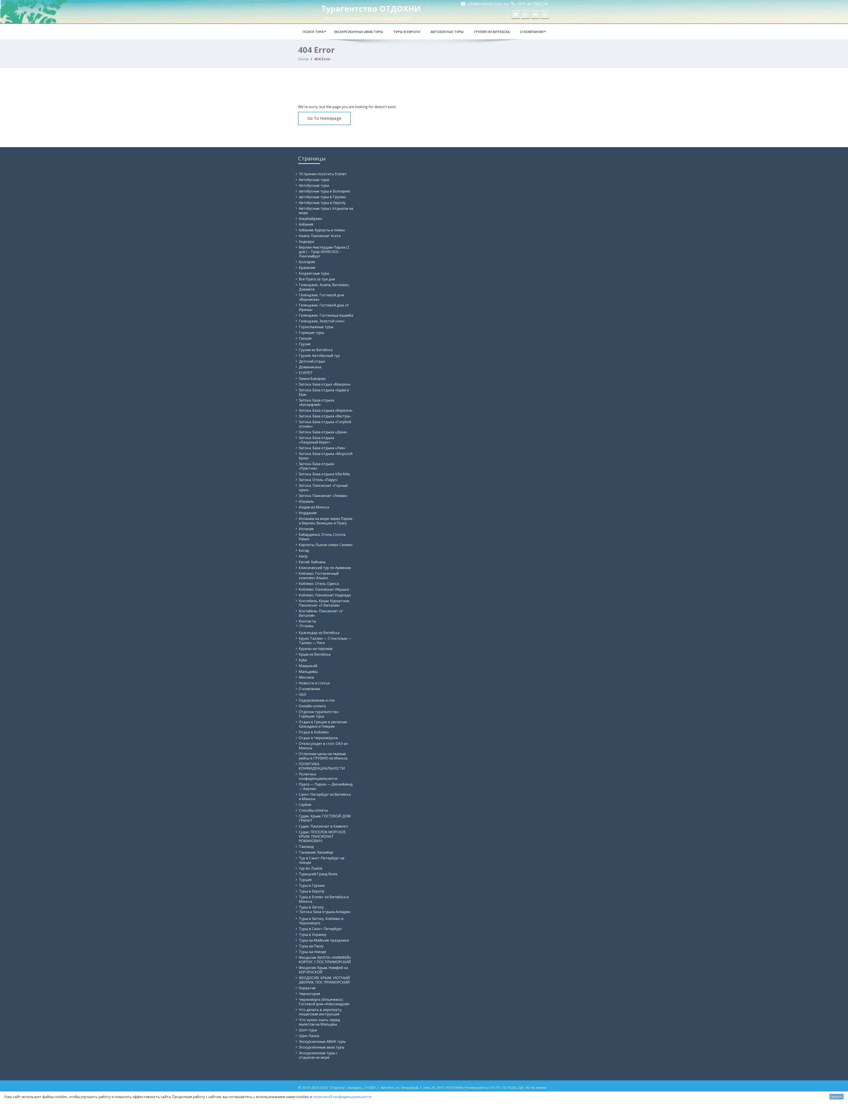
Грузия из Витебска (492, 31)
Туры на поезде (312, 951)
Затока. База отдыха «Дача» (323, 432)
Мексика (306, 677)
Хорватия (307, 988)
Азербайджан (310, 218)
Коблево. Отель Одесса (319, 583)
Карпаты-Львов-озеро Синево (325, 544)
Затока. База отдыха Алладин (324, 911)
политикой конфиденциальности (342, 1096)
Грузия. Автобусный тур (319, 355)
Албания (306, 224)
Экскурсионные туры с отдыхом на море (318, 1055)
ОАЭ (302, 694)
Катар (304, 550)
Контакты (307, 621)
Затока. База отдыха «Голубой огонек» (325, 424)
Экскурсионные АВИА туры (358, 31)
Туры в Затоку (311, 907)
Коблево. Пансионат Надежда (325, 595)
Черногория (309, 993)
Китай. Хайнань (312, 562)
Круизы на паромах (316, 648)
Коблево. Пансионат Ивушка (324, 589)
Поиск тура (313, 31)
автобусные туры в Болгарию (324, 191)
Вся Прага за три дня (317, 279)
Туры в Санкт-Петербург (320, 928)
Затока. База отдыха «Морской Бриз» (325, 456)
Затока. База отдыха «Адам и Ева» (324, 392)
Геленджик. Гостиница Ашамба (326, 315)
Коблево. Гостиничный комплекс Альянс (319, 575)
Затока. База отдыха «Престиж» (316, 466)
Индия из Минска (314, 507)
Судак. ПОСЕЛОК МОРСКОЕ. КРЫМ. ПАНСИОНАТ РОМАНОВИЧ (322, 836)
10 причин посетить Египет (323, 173)
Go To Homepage (324, 118)
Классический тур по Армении (325, 567)
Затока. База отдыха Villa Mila (324, 474)
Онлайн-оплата (312, 706)
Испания (306, 528)
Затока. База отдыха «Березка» (326, 410)
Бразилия (307, 267)
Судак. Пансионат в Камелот (323, 826)
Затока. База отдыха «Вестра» (325, 416)
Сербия (305, 804)
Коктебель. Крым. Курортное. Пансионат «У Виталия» (324, 603)
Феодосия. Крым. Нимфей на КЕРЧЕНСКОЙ (323, 970)
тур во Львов (310, 868)
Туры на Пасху (311, 946)
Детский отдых (312, 361)
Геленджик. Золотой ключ (321, 321)
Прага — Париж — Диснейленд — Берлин (326, 786)
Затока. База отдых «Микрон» (325, 384)
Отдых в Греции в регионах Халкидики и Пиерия (323, 724)
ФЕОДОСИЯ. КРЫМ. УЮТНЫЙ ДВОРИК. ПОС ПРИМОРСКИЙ (324, 980)
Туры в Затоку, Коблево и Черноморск (321, 920)
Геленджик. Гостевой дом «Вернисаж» (321, 297)
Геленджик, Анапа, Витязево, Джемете (324, 287)
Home (303, 58)
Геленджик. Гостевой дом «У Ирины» (324, 307)
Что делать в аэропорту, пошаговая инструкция (320, 1011)
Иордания (307, 512)
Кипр (303, 556)
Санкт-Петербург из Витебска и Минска (325, 796)
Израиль (306, 501)
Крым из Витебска (314, 654)
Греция (305, 338)
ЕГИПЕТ (306, 372)
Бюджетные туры (314, 273)
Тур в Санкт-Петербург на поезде (321, 860)
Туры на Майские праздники (324, 940)
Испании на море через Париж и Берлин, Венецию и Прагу (325, 520)
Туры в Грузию (312, 885)
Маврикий (308, 665)
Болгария (307, 261)
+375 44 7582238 (532, 3)
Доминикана (310, 367)
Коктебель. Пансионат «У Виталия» (321, 613)
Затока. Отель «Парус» (318, 479)
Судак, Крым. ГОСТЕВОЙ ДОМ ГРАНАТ (325, 818)
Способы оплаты (313, 810)
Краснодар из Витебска (319, 632)
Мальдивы (308, 671)
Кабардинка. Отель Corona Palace (322, 536)
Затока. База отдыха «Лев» (322, 447)
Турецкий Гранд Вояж (318, 874)
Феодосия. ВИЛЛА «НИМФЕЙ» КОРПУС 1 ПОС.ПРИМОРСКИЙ (325, 959)
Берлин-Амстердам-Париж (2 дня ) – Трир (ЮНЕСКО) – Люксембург (324, 252)
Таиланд (306, 846)
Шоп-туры (308, 1030)
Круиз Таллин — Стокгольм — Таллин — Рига (325, 640)
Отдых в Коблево (314, 732)
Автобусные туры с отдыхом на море (326, 210)
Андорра (306, 241)
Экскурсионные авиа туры (321, 1047)
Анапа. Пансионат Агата (320, 235)
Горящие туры (311, 332)
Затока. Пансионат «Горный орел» (323, 487)
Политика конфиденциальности (318, 776)
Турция (305, 879)
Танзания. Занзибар (316, 852)
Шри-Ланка (309, 1035)
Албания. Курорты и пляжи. (322, 230)
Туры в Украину (312, 934)
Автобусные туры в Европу (322, 202)
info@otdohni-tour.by (487, 3)
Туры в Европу (406, 31)
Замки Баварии (312, 378)
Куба (303, 660)
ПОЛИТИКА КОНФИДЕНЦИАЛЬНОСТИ (322, 766)
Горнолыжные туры (316, 326)
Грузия (304, 344)
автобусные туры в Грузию (322, 196)
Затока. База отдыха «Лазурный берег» (316, 440)
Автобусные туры (447, 31)
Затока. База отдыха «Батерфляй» (316, 402)
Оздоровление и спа (316, 700)
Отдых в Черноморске (318, 737)
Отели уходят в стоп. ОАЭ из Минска (323, 745)
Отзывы (306, 625)
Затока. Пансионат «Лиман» (323, 495)
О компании (531, 31)
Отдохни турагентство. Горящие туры (319, 714)
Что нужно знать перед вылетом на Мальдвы (319, 1022)
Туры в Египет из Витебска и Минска (324, 899)
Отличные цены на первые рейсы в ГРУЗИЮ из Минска (323, 756)
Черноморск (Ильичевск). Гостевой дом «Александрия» (324, 1001)
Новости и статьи (314, 683)
